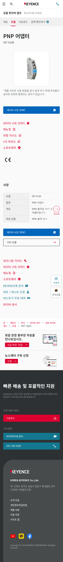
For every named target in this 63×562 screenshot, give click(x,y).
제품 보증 (14, 509)
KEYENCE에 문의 (13, 286)
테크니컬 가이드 (12, 261)
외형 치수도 (10, 135)
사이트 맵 (14, 519)
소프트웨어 (9, 148)
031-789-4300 (13, 445)
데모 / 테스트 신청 (14, 292)
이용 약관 (14, 514)
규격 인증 (14, 500)
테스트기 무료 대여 (14, 298)
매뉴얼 (7, 129)
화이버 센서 (10, 304)
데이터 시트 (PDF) (14, 123)
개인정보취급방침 (18, 505)
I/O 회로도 (9, 141)
